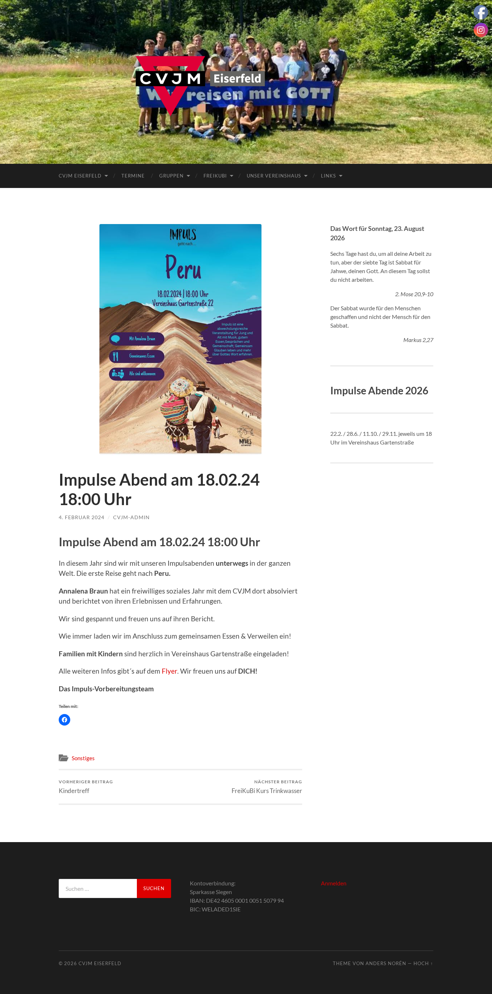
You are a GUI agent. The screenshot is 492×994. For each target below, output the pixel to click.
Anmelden (333, 883)
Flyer (169, 671)
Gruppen (171, 176)
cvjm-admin (131, 517)
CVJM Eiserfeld (80, 176)
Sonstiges (83, 758)
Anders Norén (386, 963)
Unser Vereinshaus (274, 176)
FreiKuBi (215, 176)
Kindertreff (86, 786)
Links (328, 176)
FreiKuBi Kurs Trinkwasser (267, 786)
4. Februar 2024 (81, 517)
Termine (133, 176)
